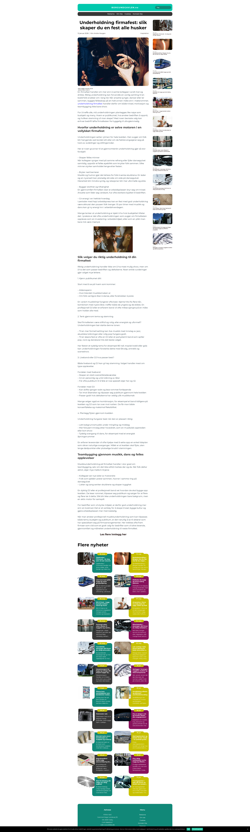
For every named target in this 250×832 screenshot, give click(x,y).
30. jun (102, 777)
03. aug (102, 643)
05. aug (102, 621)
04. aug (138, 621)
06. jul (139, 710)
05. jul (139, 733)
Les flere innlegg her (113, 534)
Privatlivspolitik (197, 829)
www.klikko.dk (109, 825)
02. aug (138, 643)
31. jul (102, 666)
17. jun (139, 777)
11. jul (102, 688)
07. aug (138, 599)
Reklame (111, 14)
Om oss (120, 14)
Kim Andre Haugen (98, 33)
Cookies (128, 14)
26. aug (102, 554)
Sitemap (142, 826)
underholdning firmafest (90, 103)
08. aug (102, 599)
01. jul (139, 755)
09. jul (139, 688)
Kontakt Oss (138, 14)
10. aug (138, 554)
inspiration (144, 33)
